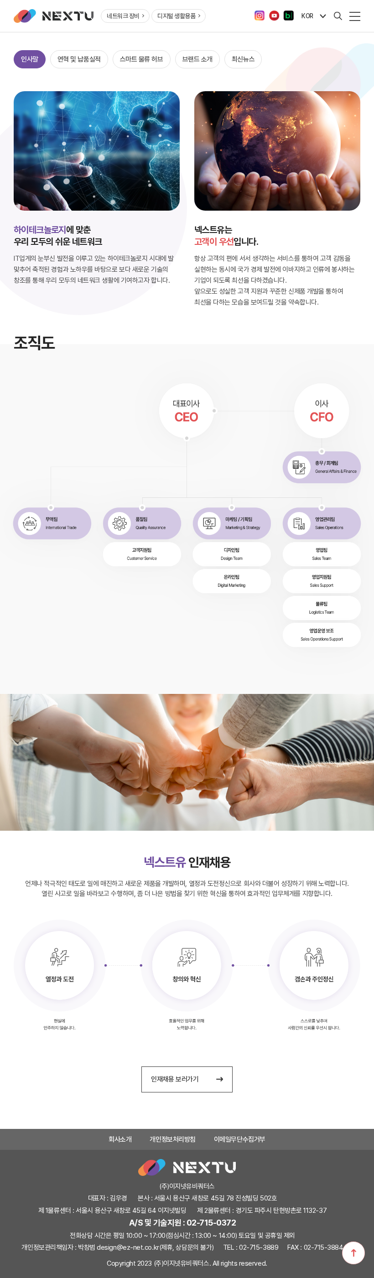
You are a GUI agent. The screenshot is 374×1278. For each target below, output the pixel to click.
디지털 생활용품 (177, 16)
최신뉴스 (243, 59)
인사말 (29, 59)
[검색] (338, 16)
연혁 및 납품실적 (79, 59)
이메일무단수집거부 (239, 1139)
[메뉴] (354, 15)
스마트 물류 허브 (141, 59)
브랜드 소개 (197, 59)
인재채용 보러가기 (175, 1079)
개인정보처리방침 (172, 1139)
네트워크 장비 (123, 16)
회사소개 (120, 1139)
